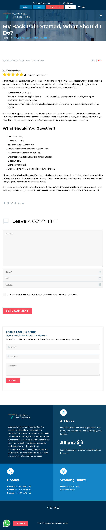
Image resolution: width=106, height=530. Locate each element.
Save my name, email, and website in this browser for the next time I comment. (42, 294)
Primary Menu (101, 16)
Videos (25, 7)
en (83, 7)
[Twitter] (8, 203)
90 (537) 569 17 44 (43, 3)
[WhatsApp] (71, 3)
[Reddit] (23, 203)
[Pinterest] (12, 203)
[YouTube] (68, 3)
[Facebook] (60, 3)
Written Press (55, 7)
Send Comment (17, 310)
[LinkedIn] (19, 203)
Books (39, 7)
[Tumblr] (16, 203)
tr (79, 7)
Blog (70, 7)
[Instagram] (64, 3)
